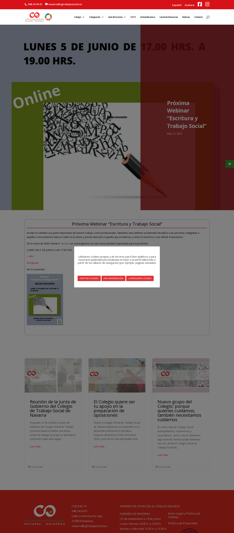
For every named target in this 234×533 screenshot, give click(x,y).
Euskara (189, 5)
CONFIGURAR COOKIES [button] (140, 278)
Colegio (77, 17)
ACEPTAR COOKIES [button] (89, 278)
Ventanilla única (147, 17)
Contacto (198, 17)
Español (177, 5)
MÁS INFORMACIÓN (113, 278)
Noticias (186, 17)
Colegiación (94, 17)
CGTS (133, 17)
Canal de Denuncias (168, 17)
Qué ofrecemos (115, 17)
